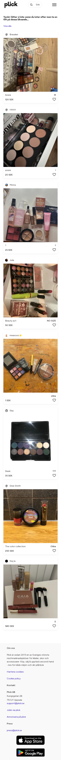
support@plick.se (15, 703)
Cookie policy (14, 678)
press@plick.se (14, 730)
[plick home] (11, 4)
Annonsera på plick (16, 716)
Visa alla (7, 26)
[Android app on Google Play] (30, 752)
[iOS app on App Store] (30, 740)
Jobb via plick (13, 710)
